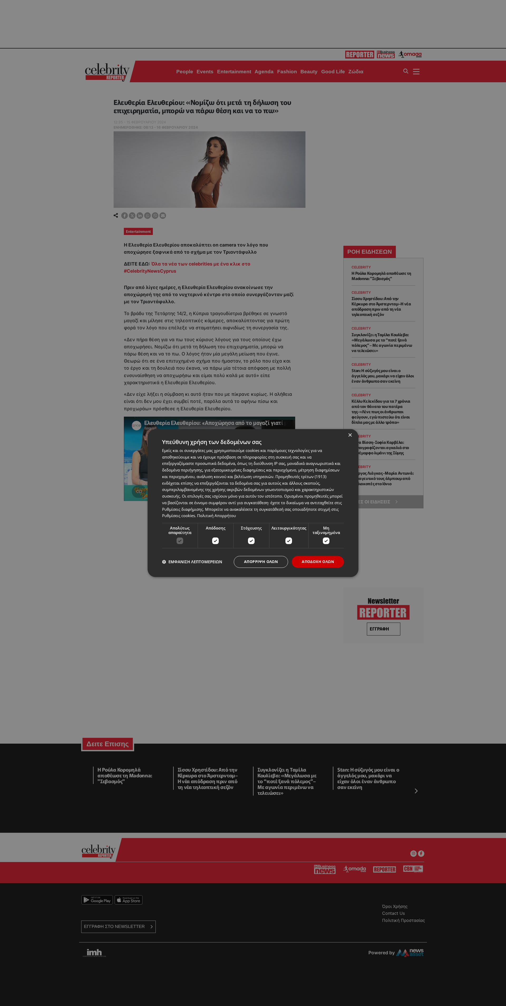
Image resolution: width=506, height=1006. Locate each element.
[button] (192, 562)
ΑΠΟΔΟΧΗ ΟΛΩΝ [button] (318, 561)
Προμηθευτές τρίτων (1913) (300, 476)
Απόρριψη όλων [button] (261, 561)
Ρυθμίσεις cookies (178, 515)
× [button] (350, 435)
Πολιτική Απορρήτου (216, 515)
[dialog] (253, 503)
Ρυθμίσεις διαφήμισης (182, 509)
